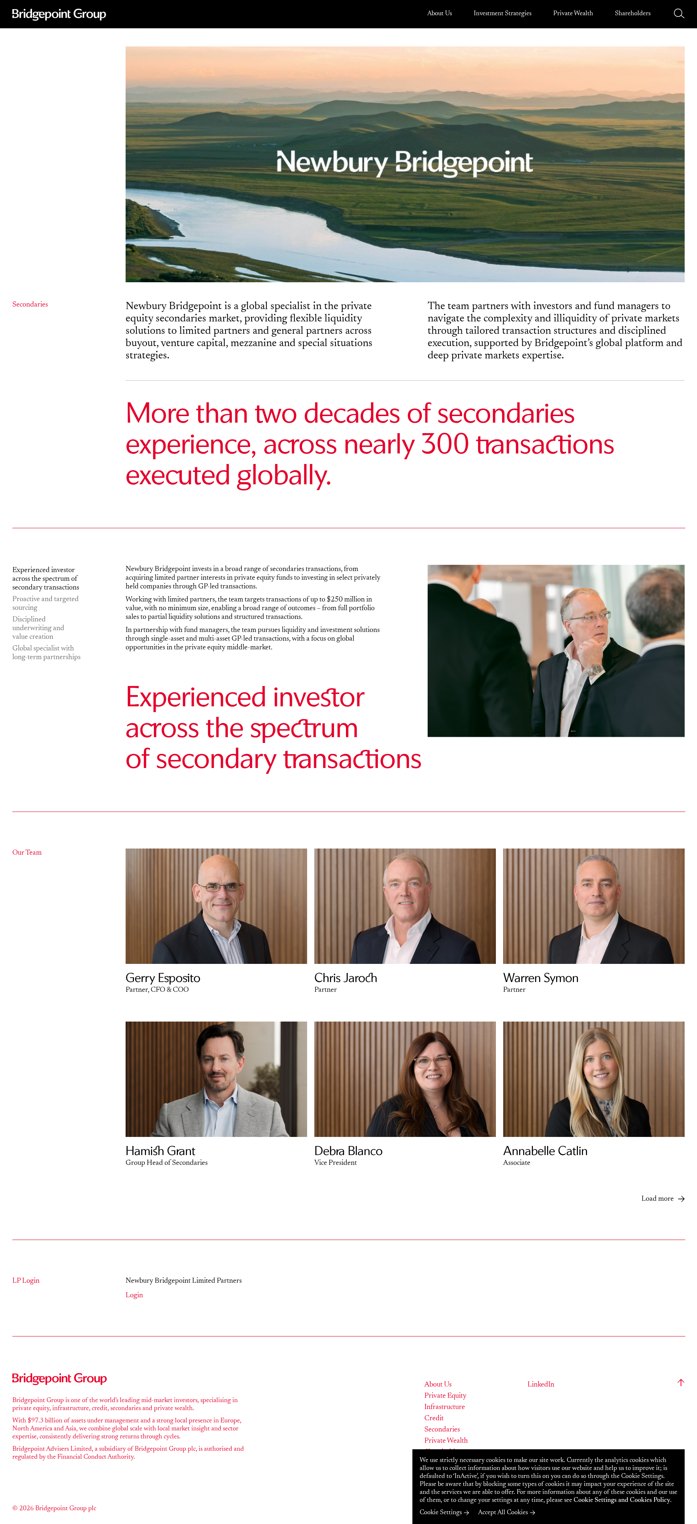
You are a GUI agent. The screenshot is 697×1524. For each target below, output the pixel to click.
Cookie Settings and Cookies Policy (622, 1500)
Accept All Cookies (503, 1512)
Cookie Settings (441, 1512)
